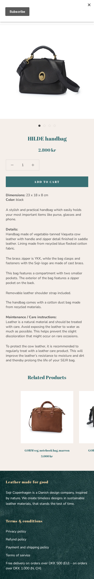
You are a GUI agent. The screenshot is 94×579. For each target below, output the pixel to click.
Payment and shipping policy (27, 547)
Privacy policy (16, 531)
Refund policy (16, 539)
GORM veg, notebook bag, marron (47, 450)
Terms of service (18, 555)
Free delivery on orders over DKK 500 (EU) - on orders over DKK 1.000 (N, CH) (46, 566)
